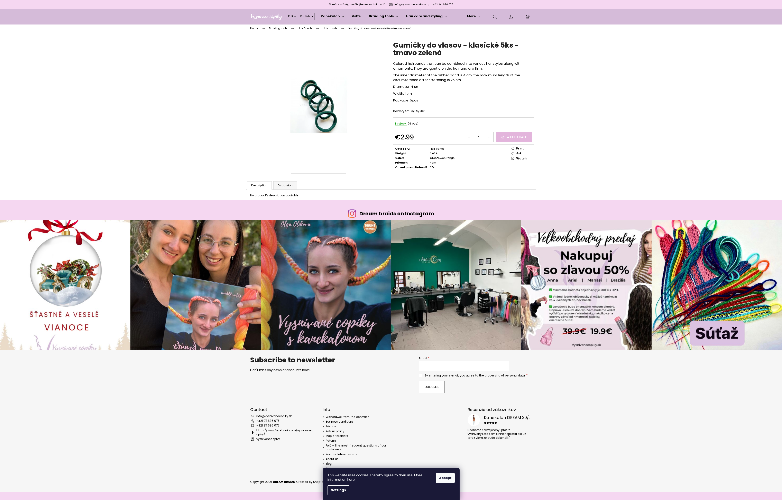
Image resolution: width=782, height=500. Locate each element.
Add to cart (516, 137)
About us (332, 459)
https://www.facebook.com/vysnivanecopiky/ (284, 432)
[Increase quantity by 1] (489, 137)
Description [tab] (259, 185)
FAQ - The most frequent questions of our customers (356, 447)
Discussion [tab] (285, 185)
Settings (338, 490)
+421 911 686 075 (443, 4)
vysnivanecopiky (268, 439)
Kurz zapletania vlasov (341, 454)
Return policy (335, 431)
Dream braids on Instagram (396, 213)
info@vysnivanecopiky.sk (410, 4)
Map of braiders (337, 436)
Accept (445, 478)
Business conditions (339, 422)
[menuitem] (332, 16)
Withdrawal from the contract (347, 417)
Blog (329, 464)
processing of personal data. (505, 375)
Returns (331, 441)
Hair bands (437, 149)
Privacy (331, 426)
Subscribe (432, 387)
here (351, 479)
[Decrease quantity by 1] (469, 137)
